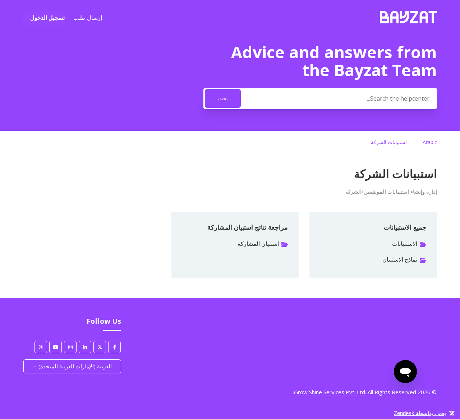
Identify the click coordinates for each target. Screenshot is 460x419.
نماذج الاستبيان (399, 259)
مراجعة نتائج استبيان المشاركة (247, 227)
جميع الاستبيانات (405, 227)
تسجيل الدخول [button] (47, 18)
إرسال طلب (87, 18)
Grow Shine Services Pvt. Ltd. (330, 392)
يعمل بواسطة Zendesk (420, 413)
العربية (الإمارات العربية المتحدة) (74, 366)
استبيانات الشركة (389, 142)
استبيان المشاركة (258, 244)
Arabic (430, 142)
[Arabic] (408, 21)
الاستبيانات (404, 244)
